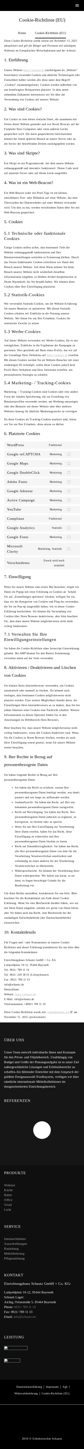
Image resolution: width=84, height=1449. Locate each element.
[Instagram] (42, 1415)
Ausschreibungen (15, 1243)
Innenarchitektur (15, 1239)
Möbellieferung (14, 1253)
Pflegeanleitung (14, 1258)
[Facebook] (36, 1415)
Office (8, 1200)
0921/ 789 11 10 (25, 1307)
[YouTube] (47, 1415)
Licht (7, 1209)
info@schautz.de (25, 1316)
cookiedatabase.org (58, 1012)
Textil (8, 1204)
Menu (77, 5)
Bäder (8, 1195)
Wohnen (9, 1185)
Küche (8, 1190)
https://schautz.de (33, 70)
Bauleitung (11, 1248)
